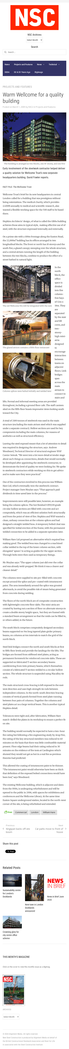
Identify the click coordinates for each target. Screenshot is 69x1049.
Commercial (21, 812)
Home (7, 64)
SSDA (7, 72)
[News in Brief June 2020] (56, 883)
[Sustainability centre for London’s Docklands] (12, 880)
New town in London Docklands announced (34, 907)
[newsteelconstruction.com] (34, 17)
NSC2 (30, 107)
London (35, 812)
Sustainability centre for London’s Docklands (12, 893)
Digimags (39, 72)
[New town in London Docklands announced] (34, 887)
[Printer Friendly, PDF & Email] (8, 811)
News (39, 64)
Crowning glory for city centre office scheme (11, 935)
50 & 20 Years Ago (22, 72)
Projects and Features (23, 64)
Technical (53, 64)
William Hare (49, 812)
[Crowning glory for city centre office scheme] (12, 922)
